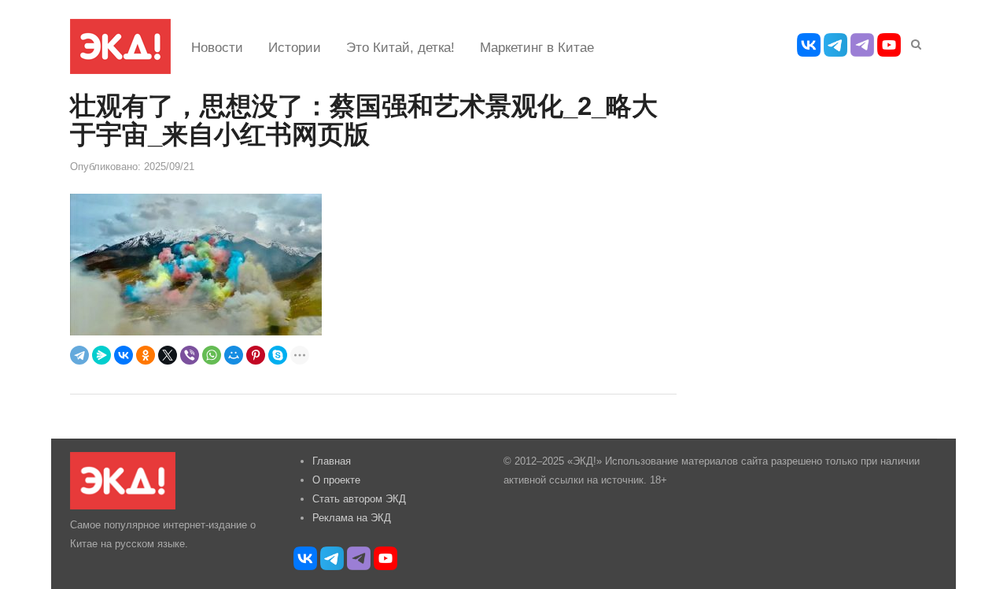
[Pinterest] (255, 355)
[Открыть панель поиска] (913, 42)
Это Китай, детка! (400, 47)
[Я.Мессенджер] (101, 355)
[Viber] (189, 355)
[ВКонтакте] (123, 355)
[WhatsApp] (211, 355)
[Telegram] (79, 355)
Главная (331, 461)
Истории (294, 47)
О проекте (336, 480)
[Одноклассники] (145, 355)
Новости (217, 47)
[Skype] (277, 355)
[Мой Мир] (233, 355)
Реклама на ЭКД (351, 518)
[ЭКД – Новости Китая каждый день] (120, 46)
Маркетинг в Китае (537, 47)
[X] (167, 355)
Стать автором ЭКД (359, 499)
